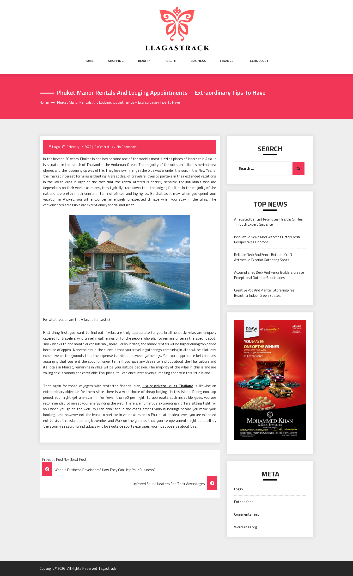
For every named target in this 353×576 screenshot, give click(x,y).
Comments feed (247, 514)
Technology (258, 60)
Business (198, 60)
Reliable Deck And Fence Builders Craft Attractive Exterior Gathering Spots (263, 257)
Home (89, 60)
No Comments (127, 146)
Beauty (144, 60)
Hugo (56, 146)
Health (170, 60)
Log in (238, 489)
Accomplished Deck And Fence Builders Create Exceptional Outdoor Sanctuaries (269, 275)
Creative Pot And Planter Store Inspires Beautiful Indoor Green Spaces (264, 292)
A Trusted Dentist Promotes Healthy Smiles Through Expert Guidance (268, 221)
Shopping (116, 60)
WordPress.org (245, 527)
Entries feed (243, 502)
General (103, 146)
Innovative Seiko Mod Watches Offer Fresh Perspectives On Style (267, 239)
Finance (226, 60)
